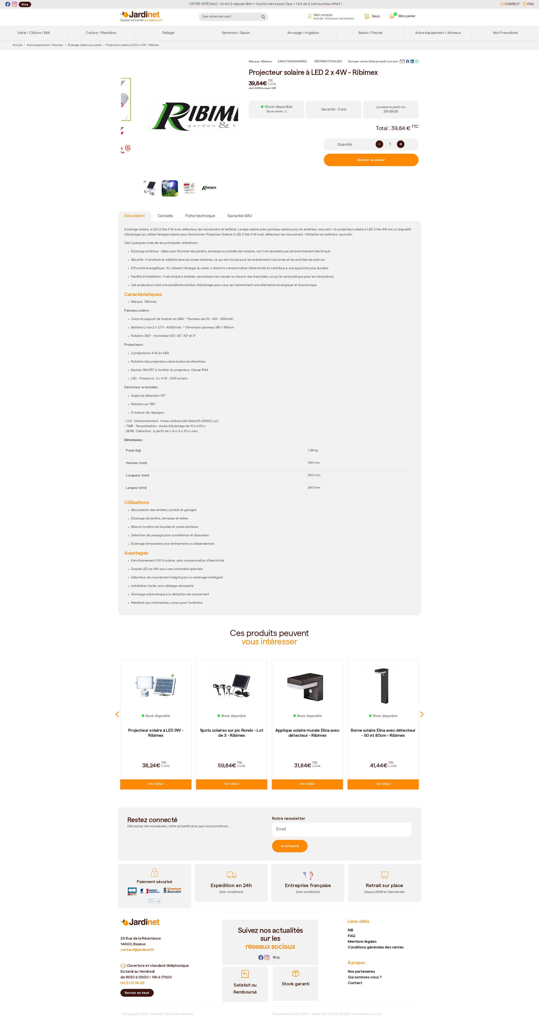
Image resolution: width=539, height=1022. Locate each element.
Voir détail (155, 784)
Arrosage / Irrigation (303, 33)
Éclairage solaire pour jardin (85, 45)
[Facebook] (7, 4)
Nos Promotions (505, 33)
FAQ (530, 4)
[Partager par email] (402, 61)
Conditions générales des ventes (376, 947)
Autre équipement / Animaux (438, 33)
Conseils (165, 216)
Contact (511, 4)
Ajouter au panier (371, 159)
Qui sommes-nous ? (365, 977)
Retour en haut (137, 992)
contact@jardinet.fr (137, 950)
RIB (350, 930)
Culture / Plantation (101, 33)
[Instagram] (14, 4)
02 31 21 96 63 (132, 983)
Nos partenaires (361, 971)
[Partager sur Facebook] (407, 61)
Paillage (168, 33)
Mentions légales (362, 941)
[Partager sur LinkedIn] (412, 61)
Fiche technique (200, 216)
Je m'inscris (290, 846)
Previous (126, 118)
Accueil (17, 45)
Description (134, 216)
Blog (25, 4)
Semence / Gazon (236, 33)
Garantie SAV (239, 216)
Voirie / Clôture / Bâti (33, 33)
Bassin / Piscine (371, 33)
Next (232, 118)
